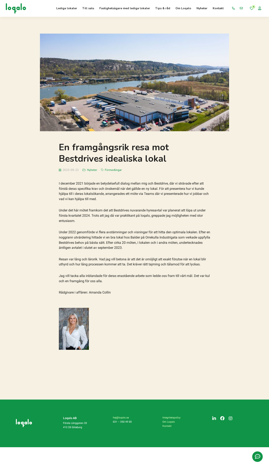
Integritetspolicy (171, 417)
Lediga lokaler (66, 8)
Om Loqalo (183, 8)
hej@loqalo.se (121, 417)
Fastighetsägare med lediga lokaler (124, 8)
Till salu (88, 8)
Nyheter (201, 8)
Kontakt (218, 8)
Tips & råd (162, 8)
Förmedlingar (113, 170)
